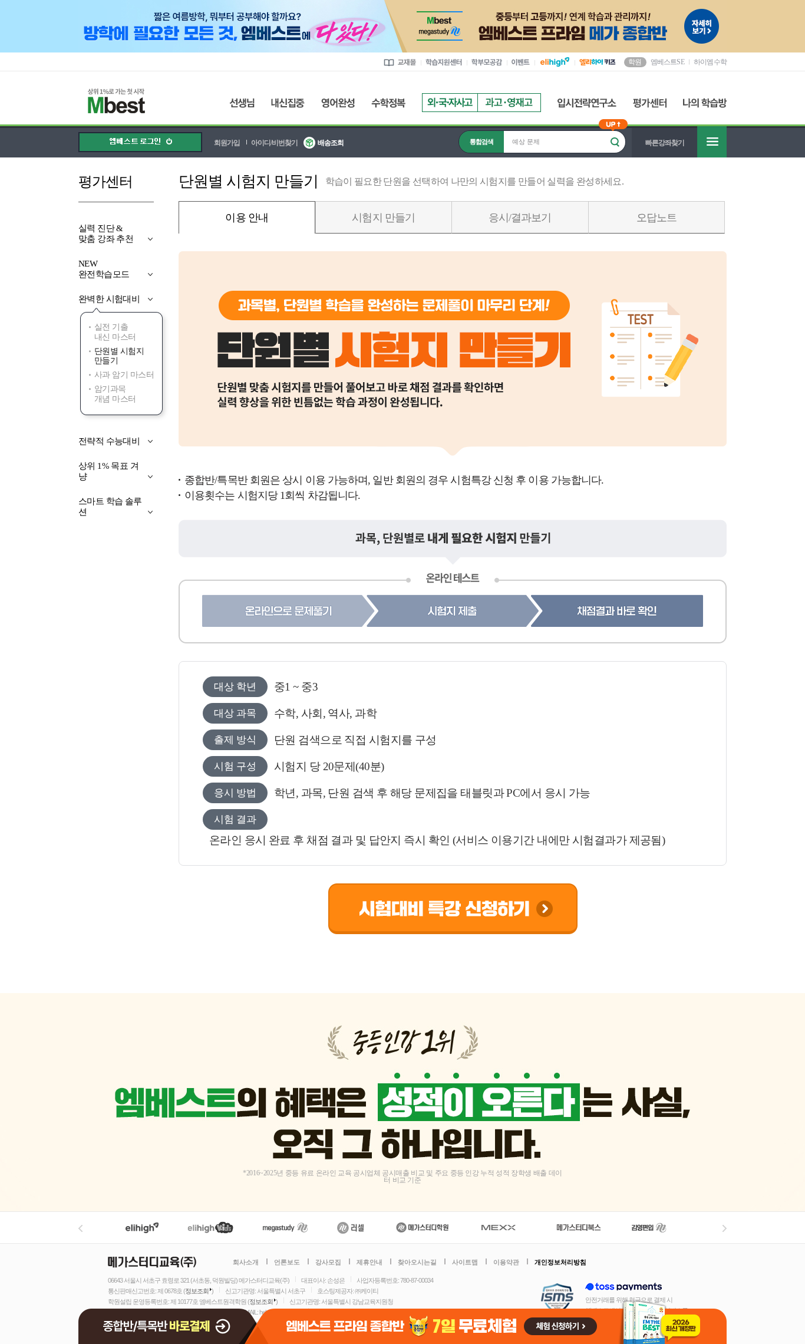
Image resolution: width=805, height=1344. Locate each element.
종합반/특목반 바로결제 (169, 1321)
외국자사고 (449, 102)
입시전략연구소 (586, 103)
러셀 (350, 1227)
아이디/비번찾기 (274, 143)
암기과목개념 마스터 (115, 394)
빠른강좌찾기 (664, 143)
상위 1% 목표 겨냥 (108, 471)
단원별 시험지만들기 (119, 356)
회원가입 (227, 143)
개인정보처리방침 (560, 1262)
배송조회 (331, 143)
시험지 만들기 (383, 218)
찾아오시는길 (417, 1262)
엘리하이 (142, 1227)
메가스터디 (285, 1227)
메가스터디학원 (422, 1227)
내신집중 (288, 103)
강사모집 (328, 1262)
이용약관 (506, 1262)
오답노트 (656, 218)
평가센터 (650, 103)
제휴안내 (369, 1262)
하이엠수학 (710, 62)
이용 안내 (246, 218)
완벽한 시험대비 (109, 299)
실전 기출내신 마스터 (115, 332)
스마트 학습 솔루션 (110, 507)
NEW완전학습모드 (103, 269)
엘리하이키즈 (211, 1227)
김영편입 (649, 1227)
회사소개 (246, 1262)
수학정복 (388, 103)
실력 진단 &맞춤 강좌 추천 (105, 234)
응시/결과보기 (520, 218)
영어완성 (338, 103)
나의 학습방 (705, 103)
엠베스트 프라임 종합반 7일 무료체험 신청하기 (493, 1321)
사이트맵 (465, 1262)
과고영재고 (509, 102)
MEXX (505, 1227)
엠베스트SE (667, 61)
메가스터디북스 (580, 1227)
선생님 (242, 103)
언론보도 (287, 1262)
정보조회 (197, 1290)
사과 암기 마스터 (124, 374)
